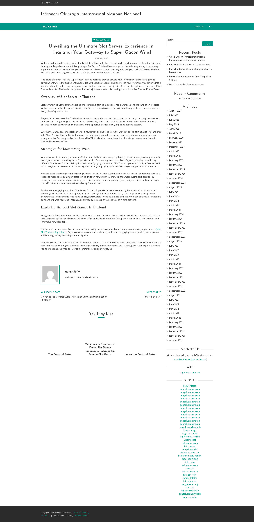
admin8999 (72, 271)
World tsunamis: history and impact (186, 84)
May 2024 (174, 200)
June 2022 (174, 304)
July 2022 (173, 299)
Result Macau (189, 385)
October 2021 (176, 340)
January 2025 (175, 164)
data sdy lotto (190, 497)
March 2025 (175, 155)
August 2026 (175, 110)
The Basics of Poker (60, 354)
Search (170, 39)
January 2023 (175, 272)
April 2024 (174, 205)
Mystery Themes (81, 515)
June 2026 (174, 119)
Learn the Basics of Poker (140, 354)
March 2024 (175, 209)
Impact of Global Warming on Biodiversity (189, 64)
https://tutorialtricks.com (86, 277)
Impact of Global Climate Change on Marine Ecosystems (190, 71)
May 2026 (174, 124)
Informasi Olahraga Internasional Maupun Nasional (91, 14)
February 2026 (176, 137)
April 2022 (174, 313)
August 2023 (175, 241)
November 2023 (177, 227)
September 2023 (177, 236)
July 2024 (173, 191)
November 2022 (177, 281)
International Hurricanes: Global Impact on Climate (190, 78)
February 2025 (176, 160)
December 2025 (177, 146)
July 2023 (173, 245)
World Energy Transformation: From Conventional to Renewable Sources (187, 58)
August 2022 (175, 295)
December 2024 (177, 169)
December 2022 (177, 277)
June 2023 (174, 250)
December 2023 (177, 223)
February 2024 (176, 214)
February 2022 (176, 322)
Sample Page (50, 26)
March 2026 (175, 133)
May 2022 (174, 308)
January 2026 (175, 142)
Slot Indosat (190, 439)
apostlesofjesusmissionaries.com (189, 359)
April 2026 (174, 128)
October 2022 (176, 286)
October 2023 (176, 232)
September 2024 (177, 182)
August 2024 (175, 187)
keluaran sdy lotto (190, 490)
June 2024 (174, 196)
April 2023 (174, 259)
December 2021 (177, 331)
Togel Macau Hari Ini (189, 372)
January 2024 (175, 218)
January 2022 (175, 326)
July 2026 (173, 115)
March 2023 (175, 263)
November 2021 (177, 335)
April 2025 (174, 151)
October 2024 (176, 178)
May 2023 (174, 254)
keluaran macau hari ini (189, 455)
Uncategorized (101, 40)
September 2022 (177, 290)
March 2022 (175, 317)
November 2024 (177, 173)
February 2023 (176, 268)
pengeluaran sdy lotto (190, 493)
